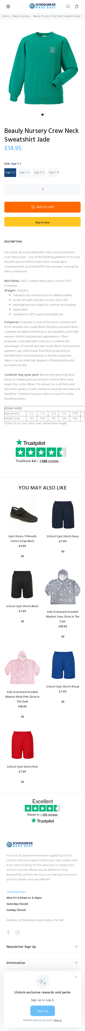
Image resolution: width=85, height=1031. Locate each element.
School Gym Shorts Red (22, 766)
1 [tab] (42, 115)
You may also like (43, 488)
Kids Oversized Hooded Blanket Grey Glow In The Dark (62, 617)
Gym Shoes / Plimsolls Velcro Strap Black (22, 539)
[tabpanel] (42, 69)
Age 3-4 (24, 172)
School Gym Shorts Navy (63, 536)
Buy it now (42, 222)
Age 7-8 (54, 172)
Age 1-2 (10, 172)
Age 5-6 (39, 172)
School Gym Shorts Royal (62, 686)
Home (5, 16)
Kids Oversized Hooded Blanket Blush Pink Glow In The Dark (22, 697)
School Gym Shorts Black (22, 606)
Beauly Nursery (21, 16)
